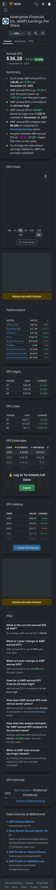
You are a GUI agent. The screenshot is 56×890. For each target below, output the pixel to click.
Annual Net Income (16, 349)
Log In (27, 487)
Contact (29, 882)
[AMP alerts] (29, 33)
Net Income (22, 790)
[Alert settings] (36, 33)
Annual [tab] (8, 41)
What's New (42, 882)
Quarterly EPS (13, 328)
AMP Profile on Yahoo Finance (27, 852)
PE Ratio (10, 345)
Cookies (44, 887)
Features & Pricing (13, 882)
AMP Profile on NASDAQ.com (26, 861)
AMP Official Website (22, 821)
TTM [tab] (31, 41)
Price (9, 336)
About (15, 887)
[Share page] (42, 33)
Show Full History (28, 547)
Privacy (33, 887)
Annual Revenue (14, 341)
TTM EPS (10, 332)
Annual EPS (12, 324)
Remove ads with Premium (26, 296)
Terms (24, 887)
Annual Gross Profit (16, 353)
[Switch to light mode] (43, 4)
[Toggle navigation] (4, 4)
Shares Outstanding (16, 357)
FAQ (7, 887)
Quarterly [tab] (20, 41)
